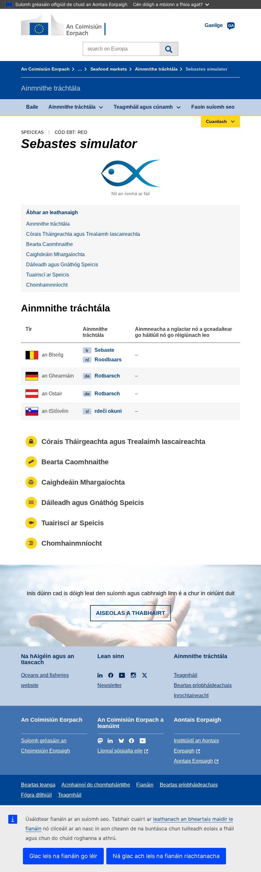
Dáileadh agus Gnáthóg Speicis (62, 264)
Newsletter (109, 685)
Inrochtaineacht (191, 695)
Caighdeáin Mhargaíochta (55, 254)
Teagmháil (185, 675)
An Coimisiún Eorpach (45, 69)
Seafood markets (108, 69)
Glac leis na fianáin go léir (63, 856)
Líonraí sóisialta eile (120, 750)
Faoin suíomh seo (213, 107)
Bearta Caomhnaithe (49, 244)
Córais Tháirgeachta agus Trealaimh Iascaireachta (83, 234)
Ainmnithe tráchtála (156, 69)
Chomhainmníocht (46, 285)
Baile (32, 107)
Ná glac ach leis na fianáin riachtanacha (166, 856)
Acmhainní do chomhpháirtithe (95, 784)
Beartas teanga (38, 784)
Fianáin (144, 784)
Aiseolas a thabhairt (130, 613)
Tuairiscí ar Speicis (47, 274)
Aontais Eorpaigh (193, 761)
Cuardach (168, 49)
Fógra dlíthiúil (36, 795)
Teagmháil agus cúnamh (143, 107)
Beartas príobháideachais (203, 685)
